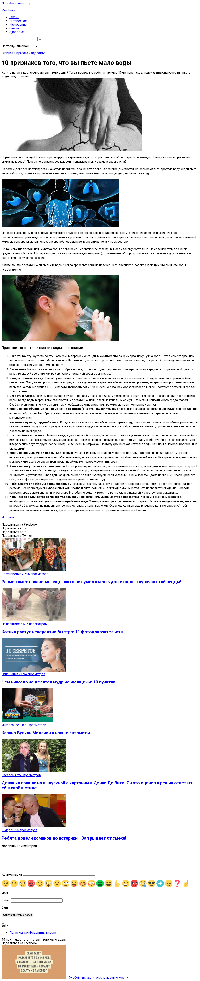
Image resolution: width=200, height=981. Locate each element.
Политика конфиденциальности (32, 932)
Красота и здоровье (31, 53)
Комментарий (12, 874)
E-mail (6, 900)
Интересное (18, 21)
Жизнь (14, 17)
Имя (5, 893)
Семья (14, 28)
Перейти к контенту (16, 3)
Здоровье (16, 32)
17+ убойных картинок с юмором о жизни (97, 977)
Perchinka (8, 10)
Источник (8, 517)
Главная (7, 53)
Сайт (5, 907)
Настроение (18, 24)
